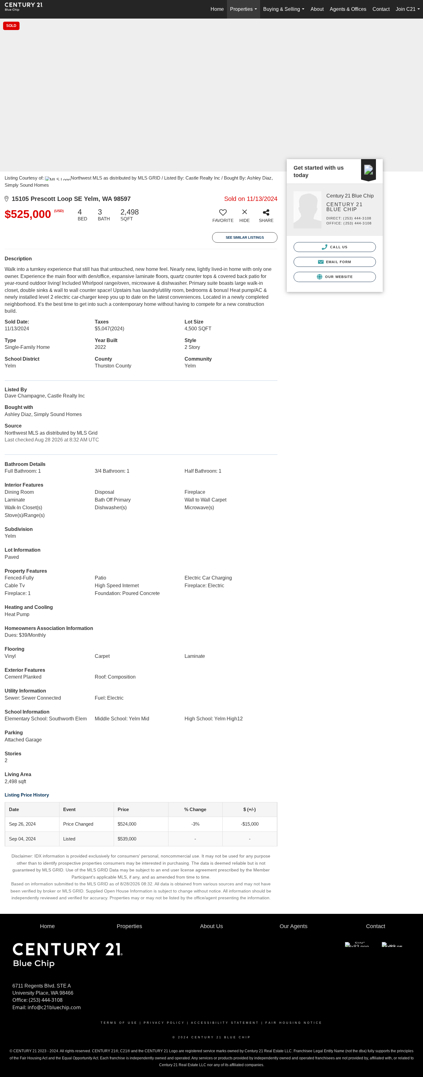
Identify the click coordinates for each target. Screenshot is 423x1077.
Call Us (338, 247)
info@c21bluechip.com (54, 1007)
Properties (244, 13)
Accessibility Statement (225, 1022)
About (317, 9)
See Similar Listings (245, 237)
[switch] (223, 218)
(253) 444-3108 (46, 1000)
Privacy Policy (164, 1022)
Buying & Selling (285, 13)
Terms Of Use (119, 1022)
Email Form (338, 262)
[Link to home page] (27, 9)
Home (217, 9)
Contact (381, 9)
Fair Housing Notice (293, 1022)
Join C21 (409, 13)
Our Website (338, 277)
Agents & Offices (348, 9)
